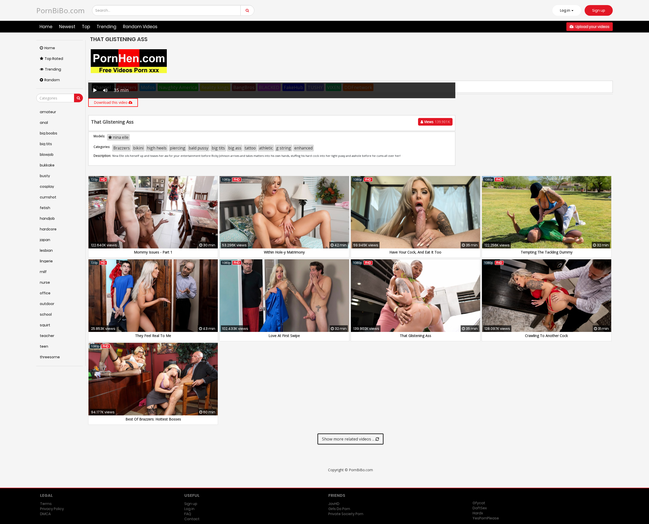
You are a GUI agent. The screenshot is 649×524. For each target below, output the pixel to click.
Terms (46, 503)
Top (86, 27)
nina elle (120, 137)
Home (46, 27)
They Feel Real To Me (153, 335)
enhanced (303, 148)
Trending (106, 27)
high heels (157, 148)
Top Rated (54, 58)
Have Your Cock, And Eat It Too (415, 252)
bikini (138, 148)
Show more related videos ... (348, 439)
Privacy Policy (52, 508)
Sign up (598, 10)
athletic (266, 148)
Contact (192, 518)
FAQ (187, 513)
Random (52, 79)
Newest (67, 27)
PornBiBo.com (60, 10)
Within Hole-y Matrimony (284, 252)
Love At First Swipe (284, 335)
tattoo (250, 148)
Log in (189, 508)
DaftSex (480, 508)
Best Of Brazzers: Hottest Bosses (153, 419)
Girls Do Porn (339, 508)
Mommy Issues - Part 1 (153, 252)
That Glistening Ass (415, 335)
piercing (177, 148)
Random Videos (140, 27)
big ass (234, 148)
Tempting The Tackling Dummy (546, 252)
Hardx (478, 513)
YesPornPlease (486, 518)
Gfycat (479, 502)
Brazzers (121, 148)
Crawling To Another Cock (546, 335)
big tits (218, 148)
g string (283, 148)
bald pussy (198, 148)
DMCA (45, 513)
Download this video (111, 102)
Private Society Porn (345, 513)
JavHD (333, 503)
